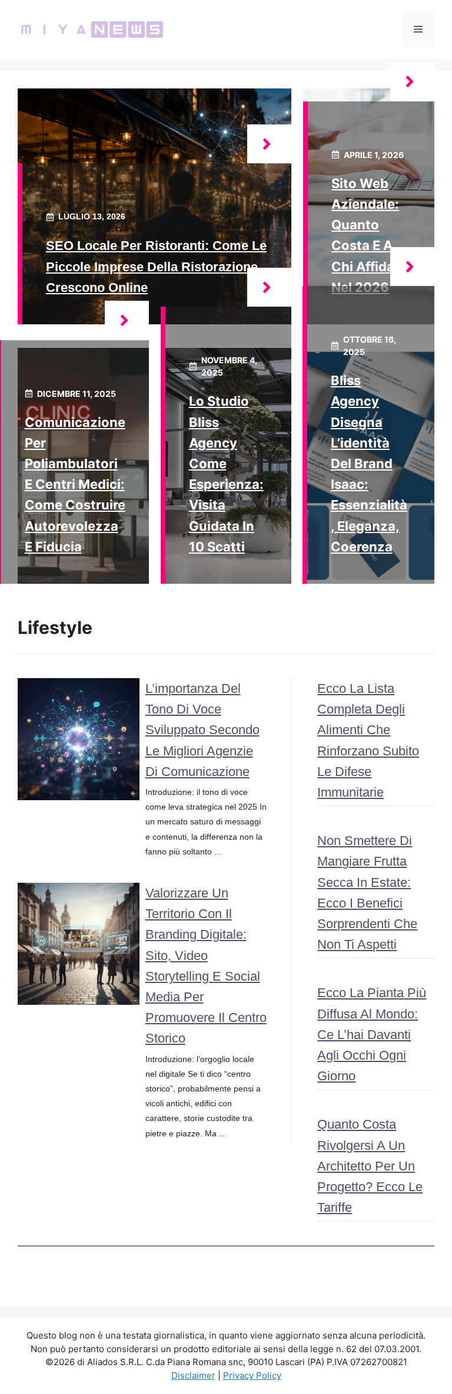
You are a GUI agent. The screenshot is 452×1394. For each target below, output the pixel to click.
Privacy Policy (252, 1375)
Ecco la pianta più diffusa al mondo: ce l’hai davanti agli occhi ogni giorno (371, 1034)
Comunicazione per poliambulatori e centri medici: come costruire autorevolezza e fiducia (75, 484)
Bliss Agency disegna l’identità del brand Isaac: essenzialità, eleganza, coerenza (369, 463)
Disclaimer (193, 1375)
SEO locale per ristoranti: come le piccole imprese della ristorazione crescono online (156, 266)
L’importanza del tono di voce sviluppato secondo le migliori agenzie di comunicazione (202, 730)
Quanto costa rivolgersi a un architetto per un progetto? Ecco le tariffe (370, 1166)
